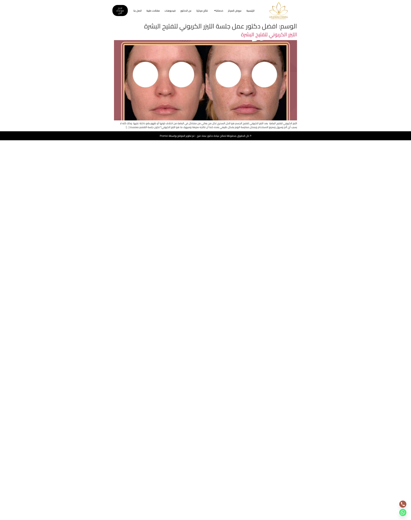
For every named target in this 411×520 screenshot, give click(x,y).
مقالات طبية (153, 10)
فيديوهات (170, 10)
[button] (218, 10)
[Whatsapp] (402, 512)
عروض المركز (235, 10)
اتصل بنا (137, 10)
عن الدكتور (186, 10)
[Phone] (402, 504)
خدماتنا (219, 10)
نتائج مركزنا (202, 10)
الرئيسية (250, 10)
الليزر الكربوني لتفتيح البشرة (269, 34)
